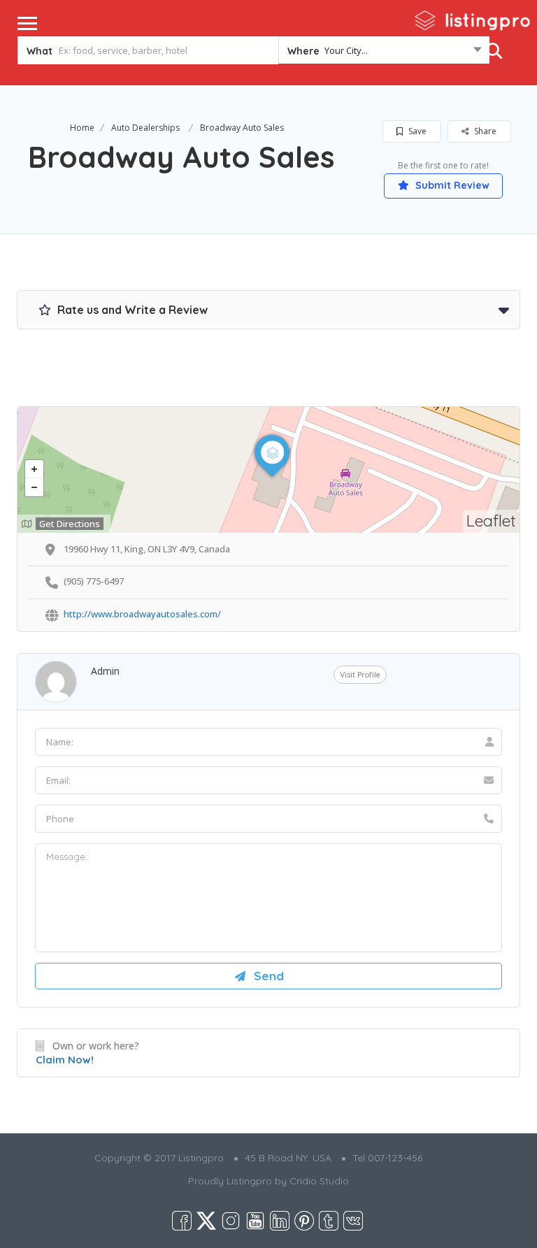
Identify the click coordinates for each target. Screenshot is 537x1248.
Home (82, 128)
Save (416, 131)
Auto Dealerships (145, 128)
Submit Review (451, 185)
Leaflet (491, 520)
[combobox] (384, 53)
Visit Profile (360, 675)
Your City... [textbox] (346, 50)
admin (105, 670)
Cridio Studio (319, 1181)
